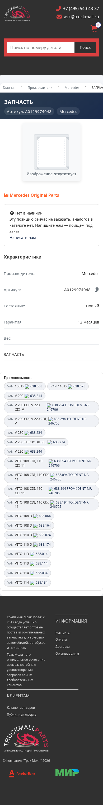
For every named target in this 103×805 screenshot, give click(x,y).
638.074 (45, 535)
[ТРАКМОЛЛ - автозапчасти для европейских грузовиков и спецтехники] (26, 738)
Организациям (67, 653)
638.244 (36, 451)
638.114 (42, 563)
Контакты (62, 632)
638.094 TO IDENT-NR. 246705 (69, 477)
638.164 (45, 525)
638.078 (79, 386)
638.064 (45, 516)
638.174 (45, 544)
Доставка (62, 646)
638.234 (36, 432)
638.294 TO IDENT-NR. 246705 (67, 421)
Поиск (85, 47)
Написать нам (23, 237)
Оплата (61, 639)
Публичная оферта (21, 714)
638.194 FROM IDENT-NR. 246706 (70, 490)
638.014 (42, 554)
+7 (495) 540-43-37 (81, 8)
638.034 (42, 573)
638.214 (36, 395)
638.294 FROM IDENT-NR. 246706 (68, 407)
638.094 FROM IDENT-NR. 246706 (70, 463)
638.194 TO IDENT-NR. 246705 (69, 504)
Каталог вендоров (21, 707)
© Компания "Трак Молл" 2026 (26, 760)
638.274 (59, 442)
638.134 (42, 582)
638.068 (36, 386)
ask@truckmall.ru (81, 17)
